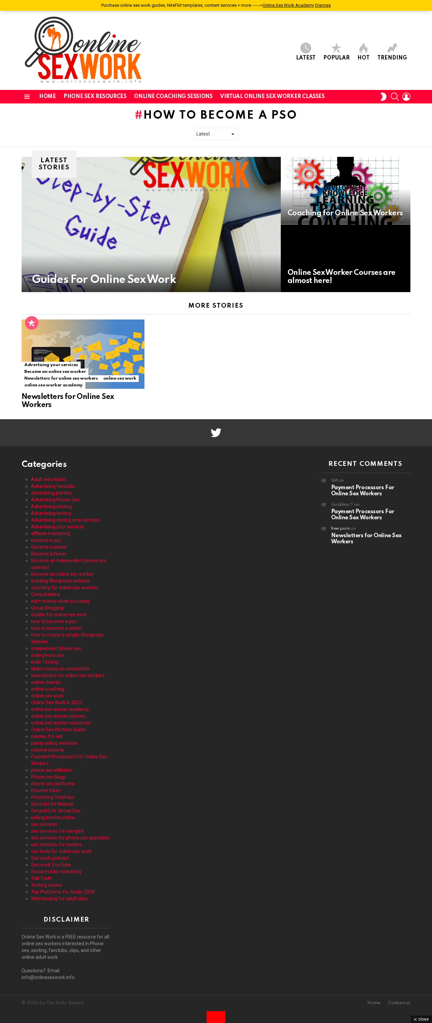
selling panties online (53, 817)
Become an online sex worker (55, 372)
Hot (363, 58)
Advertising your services (51, 365)
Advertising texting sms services (65, 520)
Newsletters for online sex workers (61, 378)
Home (47, 96)
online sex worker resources (60, 722)
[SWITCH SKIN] (383, 96)
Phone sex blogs (48, 777)
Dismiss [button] (323, 5)
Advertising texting (51, 513)
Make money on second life (60, 668)
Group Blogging (47, 608)
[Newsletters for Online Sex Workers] (83, 354)
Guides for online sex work (59, 614)
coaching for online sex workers (64, 587)
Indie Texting (44, 662)
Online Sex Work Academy (288, 5)
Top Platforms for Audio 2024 (62, 892)
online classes (46, 682)
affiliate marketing (50, 533)
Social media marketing (56, 871)
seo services (44, 824)
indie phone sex (47, 655)
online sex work (119, 378)
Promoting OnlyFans (52, 797)
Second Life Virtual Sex (55, 810)
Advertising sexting (51, 506)
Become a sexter (49, 547)
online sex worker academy (53, 385)
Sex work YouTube (51, 864)
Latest (306, 58)
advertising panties (51, 493)
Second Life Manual (52, 804)
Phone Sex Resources (94, 96)
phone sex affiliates (51, 770)
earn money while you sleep (60, 601)
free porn (340, 528)
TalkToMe (41, 878)
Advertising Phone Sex (55, 499)
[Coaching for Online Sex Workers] (345, 190)
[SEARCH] (395, 96)
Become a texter (48, 553)
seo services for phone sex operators (70, 837)
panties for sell (46, 736)
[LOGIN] (406, 96)
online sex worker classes (58, 716)
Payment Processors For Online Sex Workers (362, 491)
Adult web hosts (48, 479)
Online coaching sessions (173, 96)
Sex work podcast (50, 858)
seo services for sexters (56, 844)
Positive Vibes (46, 790)
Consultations (45, 594)
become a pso (46, 540)
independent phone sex (56, 648)
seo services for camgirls (57, 831)
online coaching (47, 689)
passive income (47, 750)
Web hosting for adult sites (59, 898)
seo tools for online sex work (61, 851)
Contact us (399, 1003)
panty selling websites (54, 743)
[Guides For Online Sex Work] (151, 224)
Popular (336, 58)
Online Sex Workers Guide (58, 729)
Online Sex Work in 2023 (56, 702)
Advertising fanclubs (53, 486)
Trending (392, 58)
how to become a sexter (56, 628)
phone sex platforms (53, 783)
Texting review (46, 885)
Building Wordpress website (60, 581)
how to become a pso (54, 621)
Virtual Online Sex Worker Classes (272, 96)
